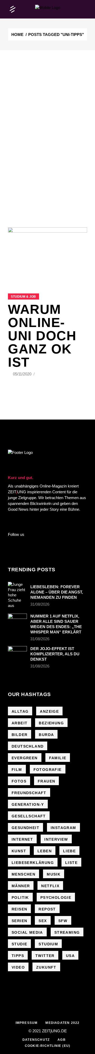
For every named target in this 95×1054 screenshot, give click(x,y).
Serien (19, 921)
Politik (20, 897)
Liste (71, 862)
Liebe (69, 851)
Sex (43, 921)
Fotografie (48, 769)
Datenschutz (36, 1040)
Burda (46, 735)
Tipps (18, 956)
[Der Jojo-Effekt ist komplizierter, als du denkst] (17, 652)
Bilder (19, 735)
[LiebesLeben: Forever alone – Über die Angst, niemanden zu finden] (17, 595)
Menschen (23, 874)
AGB (62, 1040)
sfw (63, 921)
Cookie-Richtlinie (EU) (47, 1046)
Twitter (45, 956)
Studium (48, 944)
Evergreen (25, 758)
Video (18, 967)
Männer (21, 886)
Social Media (27, 932)
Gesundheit (25, 828)
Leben (44, 851)
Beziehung (51, 723)
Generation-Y (28, 804)
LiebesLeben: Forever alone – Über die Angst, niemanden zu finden (56, 592)
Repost (47, 909)
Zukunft (46, 967)
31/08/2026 (39, 604)
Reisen (19, 909)
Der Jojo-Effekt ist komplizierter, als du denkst (54, 653)
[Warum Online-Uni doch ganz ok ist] (47, 253)
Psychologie (55, 897)
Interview (56, 839)
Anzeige (49, 711)
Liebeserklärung (33, 862)
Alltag (20, 711)
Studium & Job (23, 296)
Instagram (63, 828)
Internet (22, 839)
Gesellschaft (29, 816)
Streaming (67, 932)
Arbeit (19, 723)
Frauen (46, 781)
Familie (57, 758)
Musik (53, 874)
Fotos (19, 781)
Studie (19, 944)
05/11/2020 (22, 374)
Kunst (19, 851)
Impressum (27, 1023)
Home (17, 34)
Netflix (50, 886)
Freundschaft (29, 793)
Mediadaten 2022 (62, 1023)
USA (70, 956)
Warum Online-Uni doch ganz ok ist (42, 336)
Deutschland (28, 746)
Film (17, 769)
